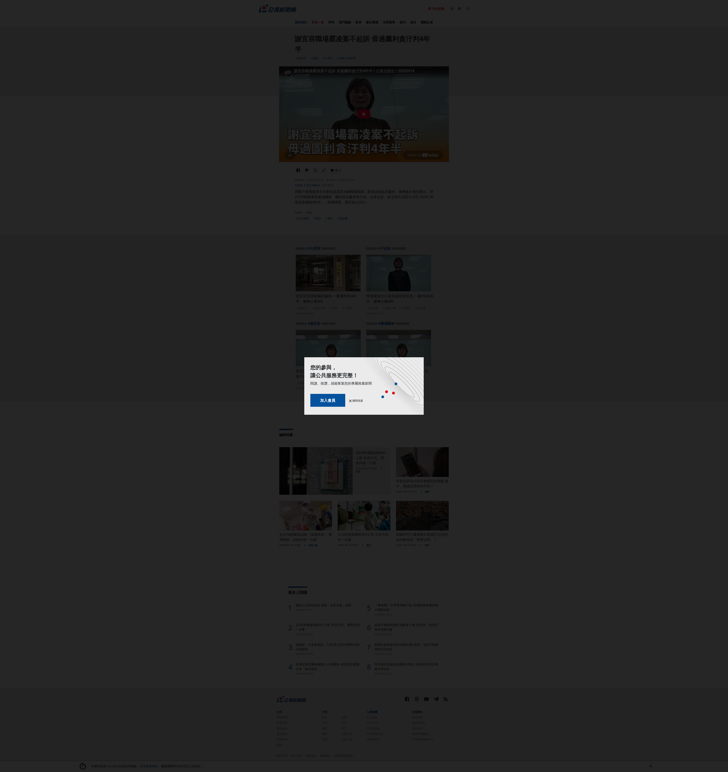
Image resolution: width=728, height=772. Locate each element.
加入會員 (327, 400)
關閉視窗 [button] (357, 400)
